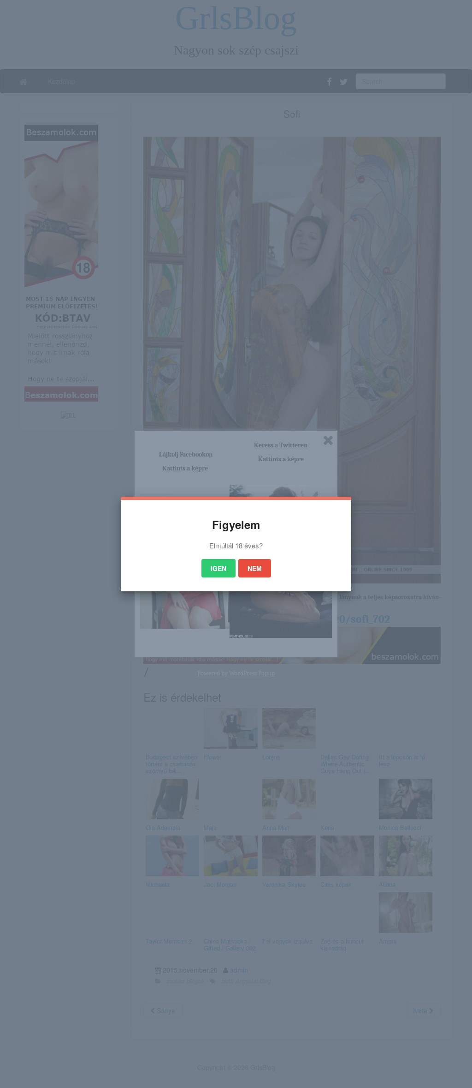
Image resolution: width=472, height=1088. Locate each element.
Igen (218, 568)
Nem (255, 568)
